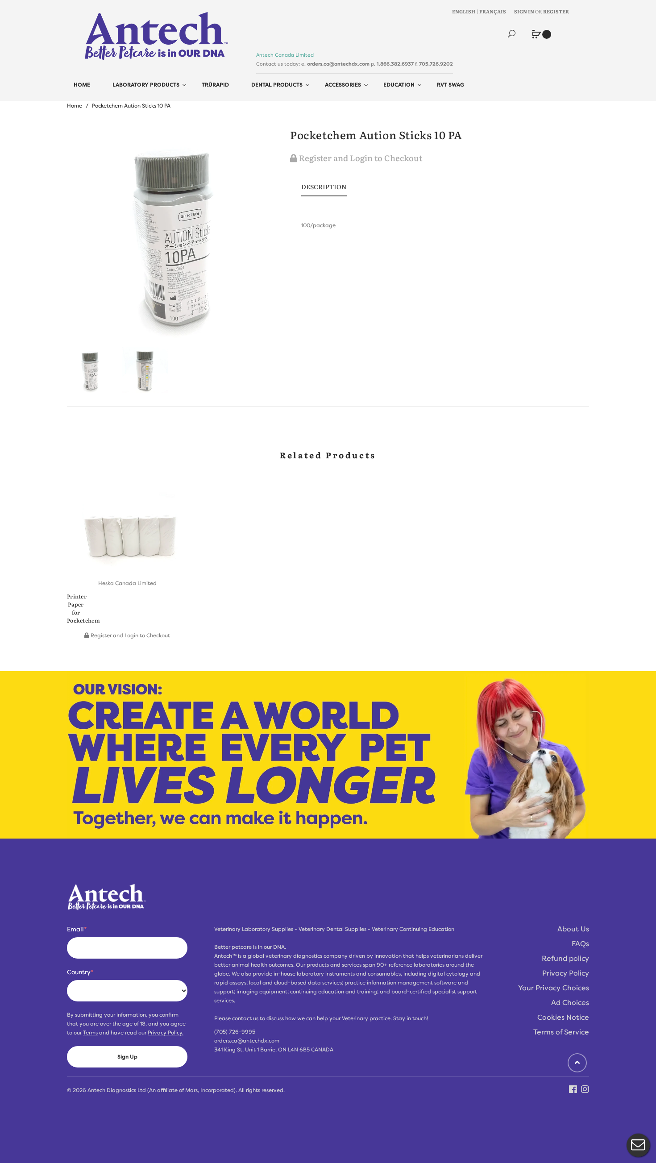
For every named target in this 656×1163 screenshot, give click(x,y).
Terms (90, 1033)
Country (80, 972)
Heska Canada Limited (127, 583)
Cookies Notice (563, 1017)
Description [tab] (324, 186)
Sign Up (127, 1057)
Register (556, 11)
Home (74, 106)
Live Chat (638, 1145)
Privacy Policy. (165, 1033)
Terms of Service (561, 1032)
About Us (573, 929)
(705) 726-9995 (234, 1032)
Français (492, 11)
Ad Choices (570, 1003)
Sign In (524, 11)
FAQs (580, 944)
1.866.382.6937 (395, 63)
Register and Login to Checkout (359, 158)
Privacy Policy (565, 973)
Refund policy (565, 959)
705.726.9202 (436, 63)
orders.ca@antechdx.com (338, 63)
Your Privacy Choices (553, 988)
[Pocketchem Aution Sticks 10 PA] (90, 370)
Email (77, 929)
